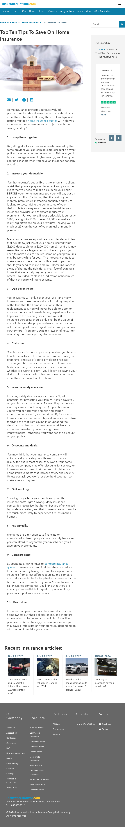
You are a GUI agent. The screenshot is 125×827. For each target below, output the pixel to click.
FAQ (8, 748)
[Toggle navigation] (119, 4)
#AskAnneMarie (103, 11)
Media (9, 758)
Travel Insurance (37, 789)
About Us (10, 728)
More (88, 11)
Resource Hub (9, 11)
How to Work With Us (85, 724)
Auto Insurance (36, 728)
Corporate (11, 743)
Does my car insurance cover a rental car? (104, 683)
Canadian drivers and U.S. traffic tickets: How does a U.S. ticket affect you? (18, 686)
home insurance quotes (42, 120)
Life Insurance (36, 752)
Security (10, 769)
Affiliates (56, 724)
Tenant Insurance (37, 784)
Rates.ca (56, 734)
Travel (42, 11)
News (80, 11)
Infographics (67, 11)
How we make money (15, 753)
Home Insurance (31, 22)
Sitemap (10, 774)
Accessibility (11, 733)
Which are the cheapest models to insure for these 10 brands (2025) (76, 684)
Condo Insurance (37, 741)
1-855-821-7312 (17, 805)
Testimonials (11, 787)
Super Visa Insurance (39, 779)
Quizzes (52, 11)
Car (24, 11)
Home (32, 11)
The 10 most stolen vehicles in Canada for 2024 (47, 683)
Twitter (105, 729)
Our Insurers (58, 729)
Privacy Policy (12, 763)
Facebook (106, 724)
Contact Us (11, 738)
